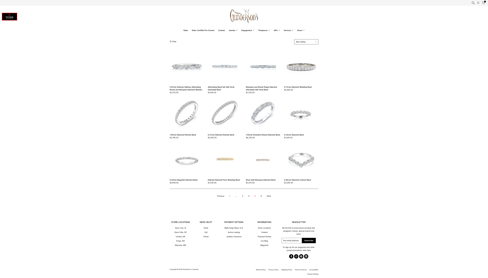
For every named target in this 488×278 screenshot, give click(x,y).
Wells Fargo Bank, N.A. (233, 228)
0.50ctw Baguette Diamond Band (184, 180)
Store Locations (264, 228)
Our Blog (264, 241)
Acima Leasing (234, 232)
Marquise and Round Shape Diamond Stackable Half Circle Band (261, 88)
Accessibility (313, 270)
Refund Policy (261, 270)
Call (205, 232)
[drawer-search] (473, 2)
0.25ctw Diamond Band (294, 135)
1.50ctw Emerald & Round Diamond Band (263, 135)
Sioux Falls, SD (180, 232)
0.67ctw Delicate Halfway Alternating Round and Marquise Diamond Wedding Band (186, 88)
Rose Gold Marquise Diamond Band (261, 180)
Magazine (264, 245)
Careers (264, 232)
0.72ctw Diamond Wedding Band (298, 87)
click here (307, 250)
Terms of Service (301, 270)
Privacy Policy (273, 270)
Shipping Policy (286, 270)
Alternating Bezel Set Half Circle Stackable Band (221, 88)
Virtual (206, 236)
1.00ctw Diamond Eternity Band (183, 135)
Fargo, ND (180, 241)
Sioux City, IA (180, 228)
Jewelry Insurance (233, 236)
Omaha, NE (180, 236)
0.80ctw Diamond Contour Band (297, 180)
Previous (220, 196)
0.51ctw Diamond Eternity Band (221, 135)
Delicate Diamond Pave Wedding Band (224, 180)
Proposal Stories (264, 236)
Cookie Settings (312, 274)
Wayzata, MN (180, 245)
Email (206, 228)
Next (269, 196)
